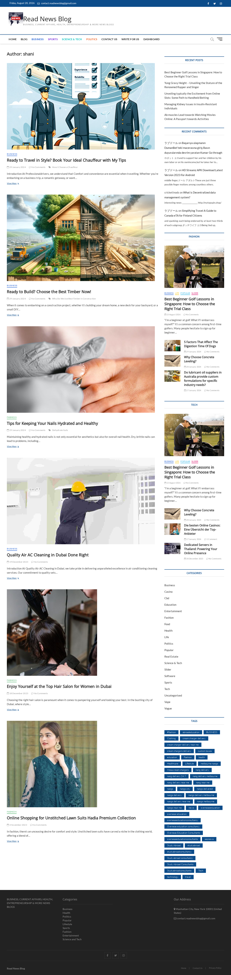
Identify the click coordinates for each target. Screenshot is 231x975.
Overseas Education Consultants (183, 832)
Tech (167, 689)
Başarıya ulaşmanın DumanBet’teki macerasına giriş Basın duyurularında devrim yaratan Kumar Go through (193, 147)
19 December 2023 (18, 561)
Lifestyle (189, 763)
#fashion (171, 732)
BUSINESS (211, 732)
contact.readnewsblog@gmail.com (58, 3)
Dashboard (151, 39)
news (191, 807)
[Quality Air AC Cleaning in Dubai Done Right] (83, 501)
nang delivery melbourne (205, 776)
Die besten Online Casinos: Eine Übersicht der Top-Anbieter (202, 529)
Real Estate (171, 656)
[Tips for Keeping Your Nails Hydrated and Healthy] (83, 369)
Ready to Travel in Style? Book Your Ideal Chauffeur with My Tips (66, 160)
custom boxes (205, 750)
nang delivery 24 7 (176, 776)
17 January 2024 (193, 539)
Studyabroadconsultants (179, 870)
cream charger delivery (194, 738)
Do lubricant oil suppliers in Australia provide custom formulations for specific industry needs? (203, 378)
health (202, 757)
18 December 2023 (18, 693)
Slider (194, 293)
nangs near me (174, 807)
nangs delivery (174, 795)
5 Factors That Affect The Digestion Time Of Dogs (201, 344)
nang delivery (202, 769)
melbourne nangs (209, 763)
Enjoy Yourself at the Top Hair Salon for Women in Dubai (59, 686)
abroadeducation (191, 732)
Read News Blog (47, 19)
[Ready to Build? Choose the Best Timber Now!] (83, 238)
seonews (209, 839)
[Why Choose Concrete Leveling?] (172, 360)
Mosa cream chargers (178, 769)
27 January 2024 (193, 390)
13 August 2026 (173, 314)
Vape (167, 702)
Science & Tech (72, 39)
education (172, 757)
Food (167, 624)
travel (188, 876)
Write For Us (130, 39)
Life (177, 293)
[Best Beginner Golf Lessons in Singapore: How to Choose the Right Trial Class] (194, 267)
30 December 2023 (194, 558)
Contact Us (109, 39)
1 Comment (211, 539)
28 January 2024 (193, 367)
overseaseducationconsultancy (182, 820)
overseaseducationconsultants (182, 839)
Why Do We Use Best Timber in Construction (74, 298)
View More (16, 184)
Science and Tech (72, 939)
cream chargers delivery (179, 750)
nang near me (203, 782)
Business (38, 39)
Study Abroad (174, 845)
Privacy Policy (215, 968)
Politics (91, 39)
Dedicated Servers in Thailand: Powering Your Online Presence (200, 549)
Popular (185, 293)
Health (168, 630)
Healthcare (172, 763)
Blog (24, 39)
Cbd (166, 598)
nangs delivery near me (178, 801)
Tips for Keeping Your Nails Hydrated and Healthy (52, 423)
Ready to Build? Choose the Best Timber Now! (49, 291)
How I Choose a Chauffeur (65, 167)
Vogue (168, 708)
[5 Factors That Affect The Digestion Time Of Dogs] (172, 345)
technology (172, 876)
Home (13, 39)
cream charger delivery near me (183, 744)
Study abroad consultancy (180, 857)
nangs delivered (205, 788)
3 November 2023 (18, 824)
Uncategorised (173, 695)
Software (169, 676)
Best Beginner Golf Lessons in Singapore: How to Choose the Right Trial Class (189, 304)
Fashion (11, 417)
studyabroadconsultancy (179, 851)
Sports (53, 39)
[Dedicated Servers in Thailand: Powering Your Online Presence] (172, 548)
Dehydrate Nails (60, 430)
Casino (168, 591)
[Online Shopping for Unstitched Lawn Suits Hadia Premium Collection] (83, 764)
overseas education (177, 813)
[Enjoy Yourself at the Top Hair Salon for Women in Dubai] (83, 632)
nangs (170, 788)
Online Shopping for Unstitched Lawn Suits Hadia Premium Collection (71, 817)
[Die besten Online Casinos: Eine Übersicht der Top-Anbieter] (172, 529)
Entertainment (173, 611)
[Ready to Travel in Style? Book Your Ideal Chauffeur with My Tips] (83, 106)
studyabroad (194, 845)
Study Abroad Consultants (180, 864)
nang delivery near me (178, 782)
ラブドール (171, 142)
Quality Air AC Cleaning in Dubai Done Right (48, 554)
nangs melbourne (205, 801)
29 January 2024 (17, 167)
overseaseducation (210, 807)
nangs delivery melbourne (201, 795)
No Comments (38, 167)
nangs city (185, 788)
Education (170, 604)
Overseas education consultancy (183, 826)
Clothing (171, 738)
